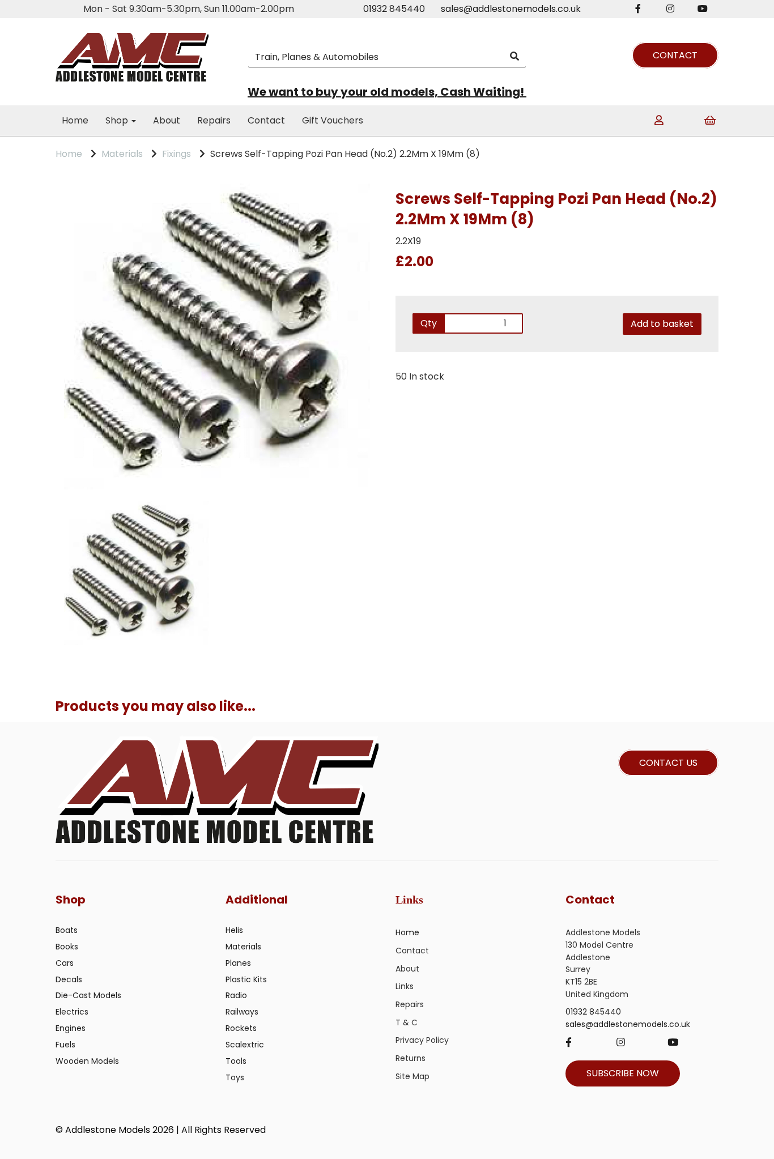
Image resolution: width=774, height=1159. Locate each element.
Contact (266, 120)
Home (75, 120)
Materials (122, 153)
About (166, 120)
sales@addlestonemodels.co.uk (511, 8)
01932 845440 (394, 8)
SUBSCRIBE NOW (622, 1073)
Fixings (176, 153)
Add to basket (662, 323)
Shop (117, 120)
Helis (234, 930)
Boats (67, 930)
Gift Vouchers (332, 120)
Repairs (214, 120)
